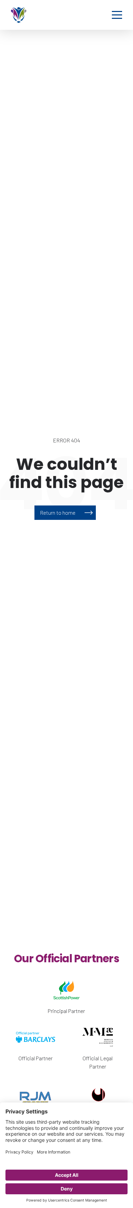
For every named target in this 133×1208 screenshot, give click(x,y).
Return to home (57, 512)
